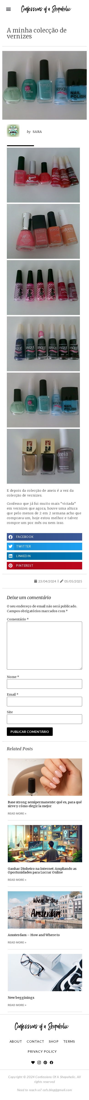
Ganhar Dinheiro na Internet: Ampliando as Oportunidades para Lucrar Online (42, 871)
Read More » (17, 813)
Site (10, 712)
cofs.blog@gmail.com (57, 1090)
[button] (8, 9)
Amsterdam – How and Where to (34, 935)
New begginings (21, 998)
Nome (13, 676)
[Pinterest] (45, 1062)
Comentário (18, 619)
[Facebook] (51, 1062)
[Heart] (33, 1062)
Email (12, 694)
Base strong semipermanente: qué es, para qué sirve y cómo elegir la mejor (45, 804)
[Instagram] (39, 1062)
